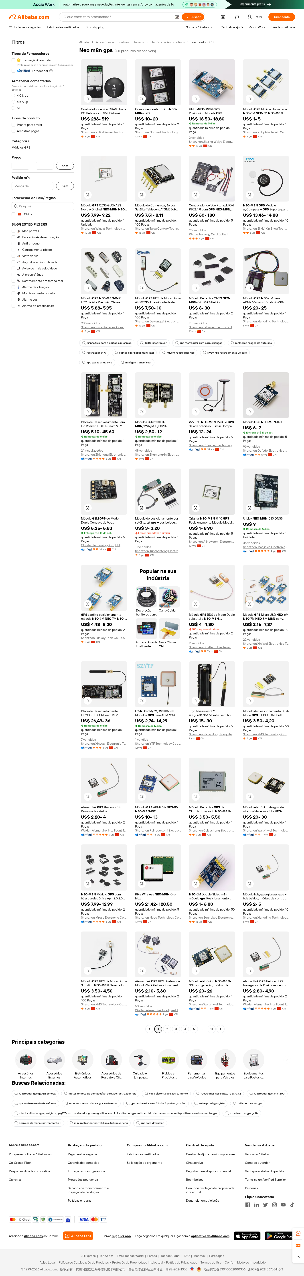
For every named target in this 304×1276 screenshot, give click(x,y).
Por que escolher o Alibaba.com (31, 1154)
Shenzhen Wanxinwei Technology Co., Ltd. (266, 830)
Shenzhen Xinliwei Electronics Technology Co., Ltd (266, 643)
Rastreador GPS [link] (202, 42)
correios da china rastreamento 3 (40, 1123)
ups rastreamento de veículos (37, 1103)
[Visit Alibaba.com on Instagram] (274, 1204)
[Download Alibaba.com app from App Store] (247, 1235)
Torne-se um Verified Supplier (265, 1179)
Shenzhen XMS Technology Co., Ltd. (266, 734)
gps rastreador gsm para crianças (201, 342)
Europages (216, 1256)
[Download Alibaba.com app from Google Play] (280, 1235)
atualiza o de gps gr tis (244, 1113)
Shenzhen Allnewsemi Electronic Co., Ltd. (212, 541)
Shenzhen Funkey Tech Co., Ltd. (103, 638)
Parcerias (251, 1188)
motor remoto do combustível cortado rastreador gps (102, 1093)
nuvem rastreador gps (181, 352)
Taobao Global (170, 1256)
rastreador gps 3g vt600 (269, 1093)
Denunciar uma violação (202, 1200)
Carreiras (15, 1179)
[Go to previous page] (149, 1029)
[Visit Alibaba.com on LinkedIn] (256, 1204)
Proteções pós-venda (83, 1179)
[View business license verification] (192, 1269)
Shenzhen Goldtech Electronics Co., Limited (212, 647)
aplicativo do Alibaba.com (210, 1236)
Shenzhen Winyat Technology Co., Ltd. (104, 228)
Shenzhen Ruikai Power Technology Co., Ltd (104, 132)
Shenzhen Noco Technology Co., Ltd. (158, 917)
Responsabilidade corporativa (29, 1171)
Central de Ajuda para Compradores (210, 1154)
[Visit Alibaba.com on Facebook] (247, 1204)
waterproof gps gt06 (212, 1103)
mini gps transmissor (138, 362)
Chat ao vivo (194, 1162)
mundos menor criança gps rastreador (93, 1103)
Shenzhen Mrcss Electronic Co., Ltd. (104, 917)
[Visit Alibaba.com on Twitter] (265, 1204)
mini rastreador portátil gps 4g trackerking (101, 1123)
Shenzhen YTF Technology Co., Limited (158, 743)
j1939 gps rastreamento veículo (227, 352)
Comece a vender (257, 1162)
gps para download (152, 1123)
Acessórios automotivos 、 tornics (120, 42)
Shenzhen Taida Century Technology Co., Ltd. (158, 228)
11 (212, 1029)
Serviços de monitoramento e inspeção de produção (88, 1190)
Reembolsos (194, 1179)
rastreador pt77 (96, 352)
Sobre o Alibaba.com (24, 1145)
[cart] (237, 17)
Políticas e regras (79, 1200)
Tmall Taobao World (130, 1256)
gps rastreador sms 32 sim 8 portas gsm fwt (158, 1103)
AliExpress (88, 1256)
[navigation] (43, 536)
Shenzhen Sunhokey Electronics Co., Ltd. (212, 917)
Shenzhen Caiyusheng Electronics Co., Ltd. (212, 830)
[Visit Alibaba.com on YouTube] (283, 1204)
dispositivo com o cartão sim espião (109, 342)
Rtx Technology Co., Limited (208, 234)
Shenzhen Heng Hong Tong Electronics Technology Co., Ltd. (212, 734)
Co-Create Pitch (20, 1162)
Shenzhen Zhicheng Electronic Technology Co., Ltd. (104, 454)
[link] (298, 1233)
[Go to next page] (221, 1029)
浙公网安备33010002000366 (224, 1269)
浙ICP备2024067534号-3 (265, 1269)
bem (65, 166)
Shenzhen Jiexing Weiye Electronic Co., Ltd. (212, 141)
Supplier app (121, 1236)
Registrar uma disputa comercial (208, 1171)
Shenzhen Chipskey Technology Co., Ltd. (212, 445)
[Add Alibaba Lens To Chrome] (78, 1235)
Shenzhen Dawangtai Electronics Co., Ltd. (158, 321)
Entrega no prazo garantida (86, 1171)
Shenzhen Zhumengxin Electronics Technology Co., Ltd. (158, 454)
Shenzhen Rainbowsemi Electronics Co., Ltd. (158, 830)
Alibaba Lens (33, 1236)
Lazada (152, 1256)
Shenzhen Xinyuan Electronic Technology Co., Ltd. (104, 743)
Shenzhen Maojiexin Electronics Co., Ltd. (266, 547)
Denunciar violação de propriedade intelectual (210, 1190)
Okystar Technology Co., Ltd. (100, 545)
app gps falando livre (99, 362)
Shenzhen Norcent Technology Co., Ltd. (158, 132)
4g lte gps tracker (155, 342)
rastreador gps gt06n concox (37, 1093)
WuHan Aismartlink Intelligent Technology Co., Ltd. (104, 830)
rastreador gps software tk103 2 (221, 1093)
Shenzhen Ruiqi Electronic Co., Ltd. (266, 132)
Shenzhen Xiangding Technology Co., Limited (266, 321)
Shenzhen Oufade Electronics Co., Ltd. (266, 450)
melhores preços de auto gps (253, 342)
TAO (187, 1256)
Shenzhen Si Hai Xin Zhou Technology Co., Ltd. (266, 228)
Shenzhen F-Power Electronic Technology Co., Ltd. (212, 327)
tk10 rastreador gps (249, 1103)
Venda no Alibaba (257, 1154)
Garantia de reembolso (83, 1162)
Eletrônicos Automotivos (167, 42)
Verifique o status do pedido (264, 1171)
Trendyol (199, 1256)
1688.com (106, 1256)
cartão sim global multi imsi (136, 352)
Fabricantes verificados (143, 1154)
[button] (177, 17)
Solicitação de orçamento (144, 1162)
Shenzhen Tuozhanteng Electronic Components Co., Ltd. (158, 551)
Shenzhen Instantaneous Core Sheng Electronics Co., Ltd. (104, 327)
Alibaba (84, 42)
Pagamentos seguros (82, 1154)
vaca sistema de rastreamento (168, 1093)
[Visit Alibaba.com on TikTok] (292, 1204)
